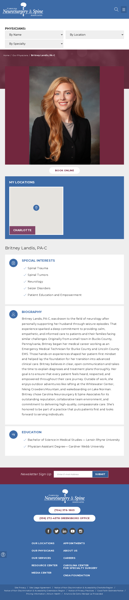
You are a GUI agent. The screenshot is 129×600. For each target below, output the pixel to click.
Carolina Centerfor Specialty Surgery (80, 567)
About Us (70, 550)
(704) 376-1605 (64, 510)
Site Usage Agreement (40, 587)
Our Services (41, 558)
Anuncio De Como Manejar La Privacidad (83, 594)
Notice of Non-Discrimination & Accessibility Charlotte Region (83, 587)
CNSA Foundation (76, 575)
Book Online (64, 170)
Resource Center (44, 565)
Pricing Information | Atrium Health (43, 594)
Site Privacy (20, 587)
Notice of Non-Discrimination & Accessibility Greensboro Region (34, 590)
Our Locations (43, 543)
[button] (36, 207)
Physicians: (15, 28)
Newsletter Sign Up (36, 474)
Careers (69, 558)
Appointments (74, 543)
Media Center (42, 572)
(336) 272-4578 (64, 518)
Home (6, 55)
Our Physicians (20, 55)
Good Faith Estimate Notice (110, 590)
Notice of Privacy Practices (81, 590)
